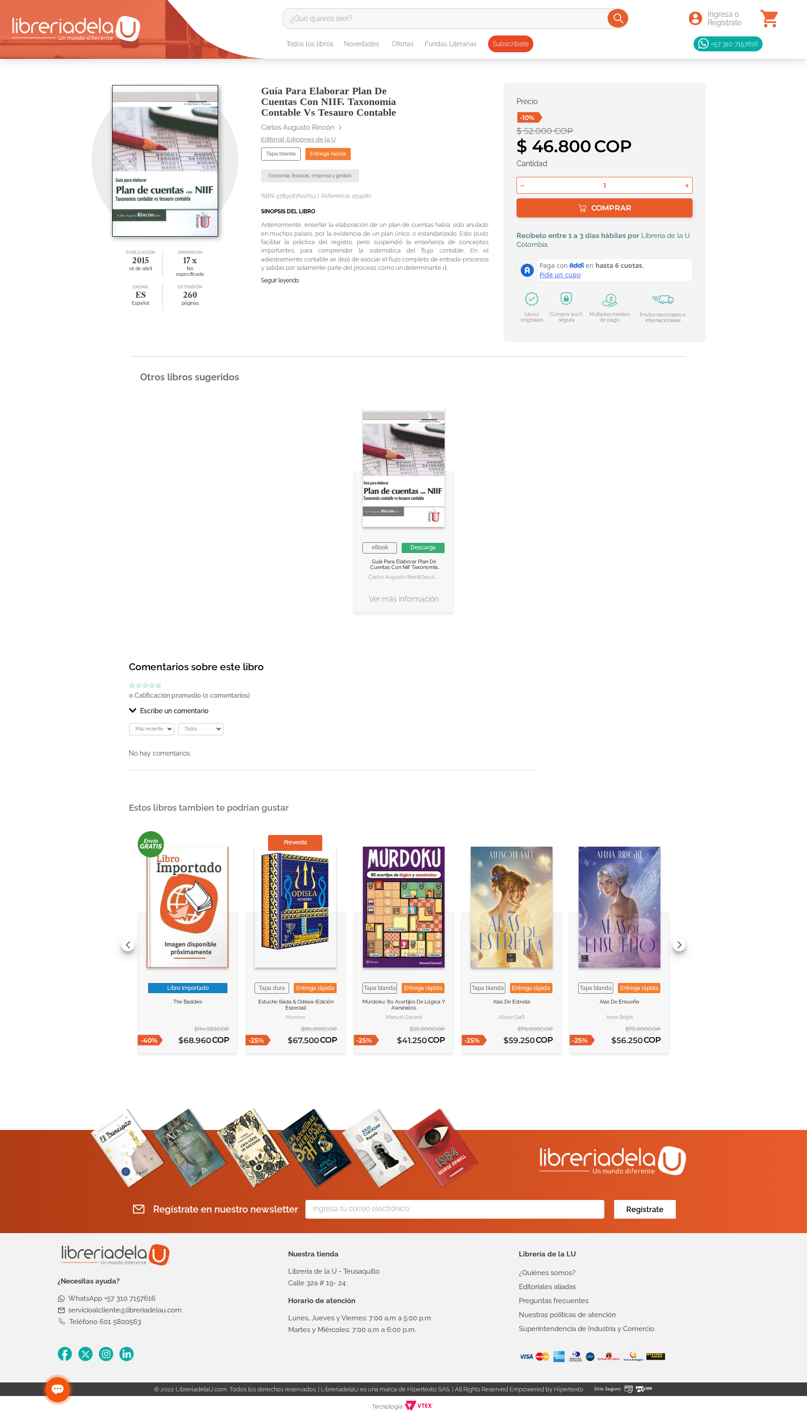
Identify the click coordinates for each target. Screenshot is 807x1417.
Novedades (361, 44)
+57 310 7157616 (734, 44)
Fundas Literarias (451, 44)
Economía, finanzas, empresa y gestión (310, 175)
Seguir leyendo (280, 281)
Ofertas (403, 44)
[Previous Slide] (127, 944)
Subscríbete (511, 44)
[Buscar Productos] (618, 18)
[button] (333, 711)
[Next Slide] (679, 944)
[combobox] (456, 18)
